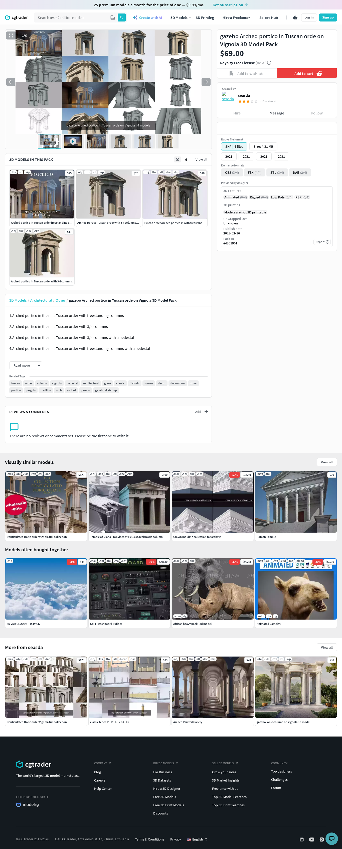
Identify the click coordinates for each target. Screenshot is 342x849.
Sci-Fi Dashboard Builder (106, 624)
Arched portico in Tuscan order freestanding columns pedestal (51, 222)
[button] (113, 17)
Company (100, 763)
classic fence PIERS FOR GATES (109, 722)
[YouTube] (312, 840)
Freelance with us (225, 788)
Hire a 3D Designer (166, 788)
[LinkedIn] (302, 840)
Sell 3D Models (223, 763)
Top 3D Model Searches (229, 797)
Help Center (103, 788)
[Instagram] (322, 839)
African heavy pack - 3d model (192, 624)
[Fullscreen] (11, 35)
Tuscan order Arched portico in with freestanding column (180, 223)
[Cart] (295, 17)
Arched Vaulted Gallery (187, 722)
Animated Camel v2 (269, 624)
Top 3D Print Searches (228, 805)
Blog (97, 772)
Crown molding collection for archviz (197, 537)
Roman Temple (266, 537)
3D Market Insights (226, 780)
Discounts (160, 813)
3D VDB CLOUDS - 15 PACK (23, 624)
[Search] (122, 17)
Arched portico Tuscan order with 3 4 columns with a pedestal (116, 222)
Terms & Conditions (149, 839)
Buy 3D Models (163, 763)
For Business (162, 772)
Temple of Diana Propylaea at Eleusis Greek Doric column (126, 537)
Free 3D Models (164, 797)
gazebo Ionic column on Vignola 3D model (283, 722)
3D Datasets (162, 780)
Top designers (281, 771)
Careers (99, 780)
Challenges (279, 779)
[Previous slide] (10, 82)
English (195, 839)
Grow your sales (224, 772)
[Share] (317, 128)
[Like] (237, 128)
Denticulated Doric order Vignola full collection (37, 722)
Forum (276, 788)
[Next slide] (206, 82)
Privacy (175, 839)
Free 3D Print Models (168, 805)
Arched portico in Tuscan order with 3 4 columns (42, 281)
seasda (244, 95)
